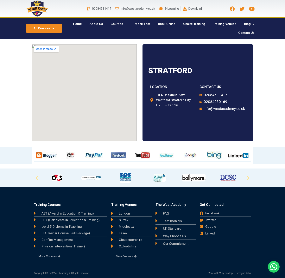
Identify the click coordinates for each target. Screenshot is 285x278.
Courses (117, 24)
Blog (247, 24)
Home (77, 24)
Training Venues (224, 24)
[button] (37, 177)
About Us (96, 24)
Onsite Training (194, 24)
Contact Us (246, 33)
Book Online (166, 24)
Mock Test (142, 24)
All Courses (42, 28)
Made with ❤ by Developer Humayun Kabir (229, 273)
